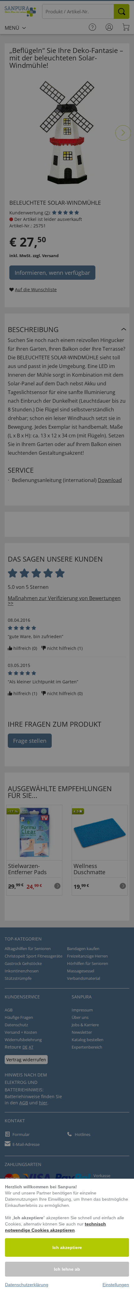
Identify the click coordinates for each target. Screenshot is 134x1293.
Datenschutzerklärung (26, 1284)
